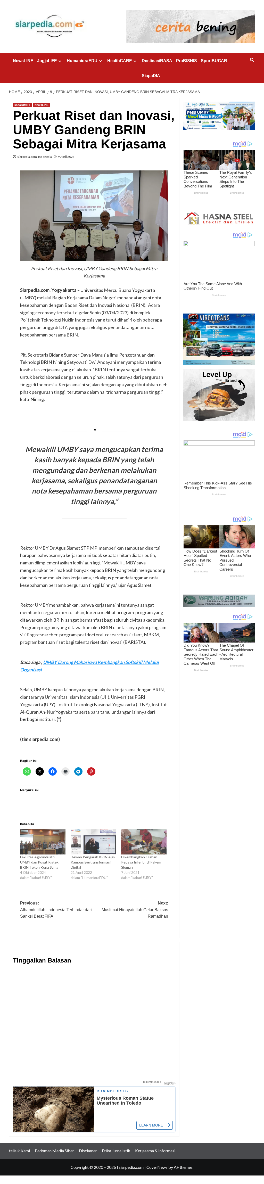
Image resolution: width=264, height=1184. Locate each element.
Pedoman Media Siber (54, 1150)
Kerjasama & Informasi (155, 1150)
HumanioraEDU (82, 61)
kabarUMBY (22, 104)
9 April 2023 (66, 157)
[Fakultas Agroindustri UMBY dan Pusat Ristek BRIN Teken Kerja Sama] (42, 842)
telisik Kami (19, 1150)
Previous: (56, 909)
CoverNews (157, 1167)
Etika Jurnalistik (116, 1150)
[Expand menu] (60, 61)
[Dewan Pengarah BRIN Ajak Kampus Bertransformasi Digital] (93, 842)
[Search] (252, 59)
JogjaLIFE (47, 61)
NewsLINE (23, 61)
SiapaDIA (151, 75)
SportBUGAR (214, 61)
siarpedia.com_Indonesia (34, 157)
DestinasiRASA (157, 61)
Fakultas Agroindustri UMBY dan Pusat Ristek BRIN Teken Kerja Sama (40, 862)
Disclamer (88, 1150)
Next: (135, 909)
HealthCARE (119, 61)
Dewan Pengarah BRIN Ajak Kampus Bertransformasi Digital (93, 862)
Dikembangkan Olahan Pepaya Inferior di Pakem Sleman (141, 862)
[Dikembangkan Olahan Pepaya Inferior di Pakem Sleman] (144, 842)
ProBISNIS (186, 61)
